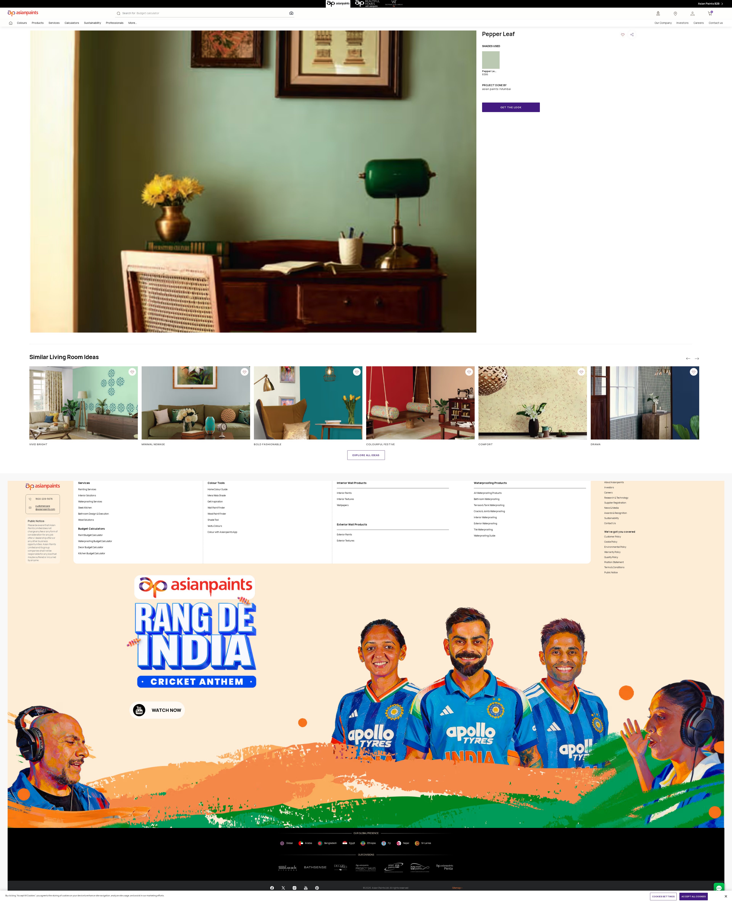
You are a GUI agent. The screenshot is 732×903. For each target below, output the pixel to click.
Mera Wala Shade (217, 495)
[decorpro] (340, 868)
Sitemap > (457, 887)
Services (54, 23)
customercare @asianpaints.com (45, 507)
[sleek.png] (288, 867)
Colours (22, 23)
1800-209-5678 (44, 498)
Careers (698, 23)
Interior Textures (345, 499)
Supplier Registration (615, 502)
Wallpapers (342, 505)
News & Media (611, 507)
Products (38, 23)
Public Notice (611, 572)
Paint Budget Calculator (90, 535)
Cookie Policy (610, 541)
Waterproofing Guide (484, 535)
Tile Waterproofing (483, 529)
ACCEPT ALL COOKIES (693, 896)
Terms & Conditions (614, 567)
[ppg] (394, 867)
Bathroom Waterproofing (486, 499)
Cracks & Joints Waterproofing (489, 511)
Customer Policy (612, 536)
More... (132, 23)
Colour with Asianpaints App (222, 532)
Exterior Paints (344, 534)
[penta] (445, 868)
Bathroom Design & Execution (93, 513)
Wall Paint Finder (216, 507)
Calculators (72, 23)
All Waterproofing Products (488, 493)
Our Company (663, 23)
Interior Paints (344, 493)
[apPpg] (420, 867)
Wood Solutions (86, 519)
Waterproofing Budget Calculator (95, 541)
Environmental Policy (615, 547)
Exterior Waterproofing (485, 523)
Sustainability (92, 23)
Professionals (115, 23)
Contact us (716, 23)
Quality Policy (611, 557)
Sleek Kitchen (85, 507)
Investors (683, 23)
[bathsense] (315, 867)
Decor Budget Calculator (90, 547)
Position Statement (614, 562)
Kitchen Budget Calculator (91, 553)
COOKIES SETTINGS (663, 896)
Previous (688, 358)
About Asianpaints (614, 482)
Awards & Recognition (615, 513)
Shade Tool (213, 519)
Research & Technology (616, 497)
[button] (692, 13)
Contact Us (610, 523)
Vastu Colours (215, 526)
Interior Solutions (87, 495)
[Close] (726, 896)
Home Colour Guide (217, 489)
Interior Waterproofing (485, 517)
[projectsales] (366, 867)
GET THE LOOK (511, 107)
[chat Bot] (719, 888)
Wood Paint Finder (217, 513)
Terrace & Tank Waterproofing (489, 505)
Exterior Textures (345, 540)
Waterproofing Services (90, 501)
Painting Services (87, 489)
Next (697, 358)
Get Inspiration (215, 501)
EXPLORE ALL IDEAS (366, 455)
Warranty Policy (612, 552)
